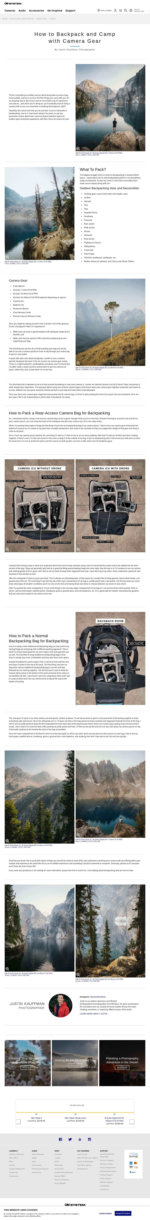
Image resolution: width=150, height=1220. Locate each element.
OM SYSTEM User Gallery (87, 1158)
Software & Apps (106, 1164)
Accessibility (104, 1186)
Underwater (13, 1172)
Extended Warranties (108, 1171)
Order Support (105, 1178)
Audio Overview (38, 1154)
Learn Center (82, 1154)
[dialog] (75, 1213)
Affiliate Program (106, 1182)
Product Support (106, 1175)
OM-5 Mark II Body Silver (75, 1118)
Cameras (10, 10)
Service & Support (107, 1160)
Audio (22, 10)
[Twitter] (70, 1140)
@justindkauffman (98, 997)
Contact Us (104, 1189)
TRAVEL (52, 19)
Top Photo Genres (84, 1165)
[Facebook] (60, 1140)
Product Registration (108, 1168)
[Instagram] (89, 1140)
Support (70, 10)
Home (4, 19)
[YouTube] (79, 1140)
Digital (34, 1158)
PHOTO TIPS (41, 19)
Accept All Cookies (123, 1213)
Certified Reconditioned (64, 1172)
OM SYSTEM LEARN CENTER (22, 19)
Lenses (12, 1165)
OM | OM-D (13, 1158)
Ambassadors (82, 1169)
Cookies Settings (105, 1213)
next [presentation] (131, 1121)
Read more (28, 1068)
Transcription (37, 1165)
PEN (11, 1161)
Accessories (36, 10)
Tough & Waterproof (17, 1169)
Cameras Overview (16, 1154)
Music (34, 1161)
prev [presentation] (18, 1121)
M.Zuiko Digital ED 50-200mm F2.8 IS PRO (114, 1119)
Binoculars (59, 1165)
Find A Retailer (60, 1183)
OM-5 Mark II (36, 1118)
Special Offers (60, 1176)
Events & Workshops (85, 1161)
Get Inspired (54, 10)
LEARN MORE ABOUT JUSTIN (93, 1014)
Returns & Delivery (62, 1180)
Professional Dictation (40, 1169)
